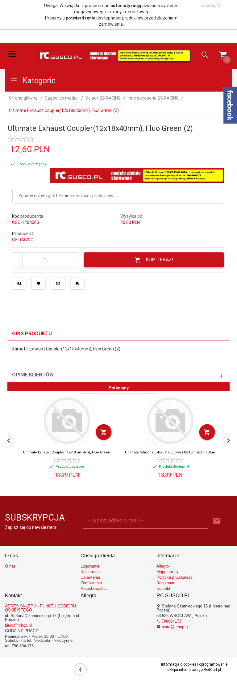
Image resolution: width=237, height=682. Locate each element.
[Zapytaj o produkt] (58, 283)
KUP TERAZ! (159, 260)
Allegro (162, 566)
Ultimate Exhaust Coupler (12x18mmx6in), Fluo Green (66, 452)
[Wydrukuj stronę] (77, 283)
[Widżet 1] (230, 105)
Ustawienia (90, 577)
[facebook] (80, 669)
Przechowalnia (93, 588)
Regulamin (165, 583)
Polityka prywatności (174, 577)
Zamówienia (91, 583)
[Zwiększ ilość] (74, 260)
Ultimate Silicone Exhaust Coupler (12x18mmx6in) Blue (170, 452)
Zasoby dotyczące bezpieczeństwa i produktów (66, 195)
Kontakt (163, 588)
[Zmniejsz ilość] (17, 260)
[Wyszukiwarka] (203, 56)
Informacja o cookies (178, 664)
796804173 (170, 621)
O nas (10, 566)
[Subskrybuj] (217, 521)
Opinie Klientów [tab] (33, 375)
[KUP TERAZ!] (104, 432)
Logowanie (90, 566)
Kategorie (38, 80)
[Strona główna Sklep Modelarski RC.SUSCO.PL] (113, 55)
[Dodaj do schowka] (38, 283)
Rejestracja (91, 571)
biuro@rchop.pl (18, 625)
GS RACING (22, 239)
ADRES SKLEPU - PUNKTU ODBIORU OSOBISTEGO (40, 608)
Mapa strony (167, 571)
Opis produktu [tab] (32, 334)
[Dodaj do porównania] (19, 283)
